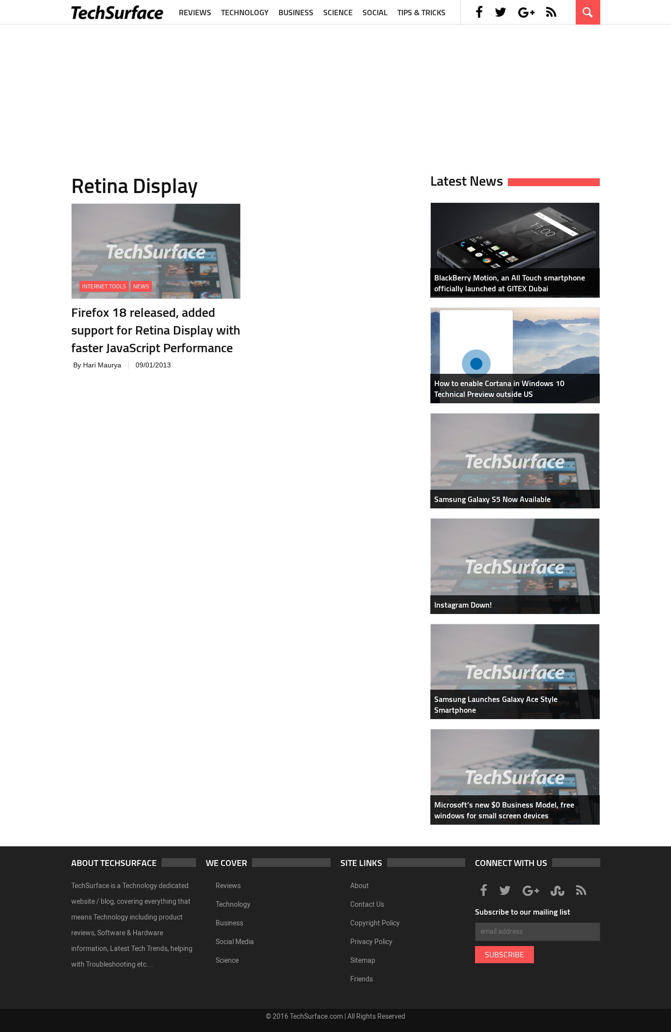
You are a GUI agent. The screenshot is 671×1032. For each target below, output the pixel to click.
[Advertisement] (335, 93)
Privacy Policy (371, 942)
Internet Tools (104, 286)
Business (296, 12)
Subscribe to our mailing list (522, 912)
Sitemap (362, 960)
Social (375, 12)
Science (338, 12)
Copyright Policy (375, 923)
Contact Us (367, 904)
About (359, 886)
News (141, 286)
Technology (245, 12)
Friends (361, 979)
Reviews (195, 12)
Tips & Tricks (421, 12)
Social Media (235, 942)
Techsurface (118, 12)
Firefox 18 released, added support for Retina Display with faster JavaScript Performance (155, 330)
